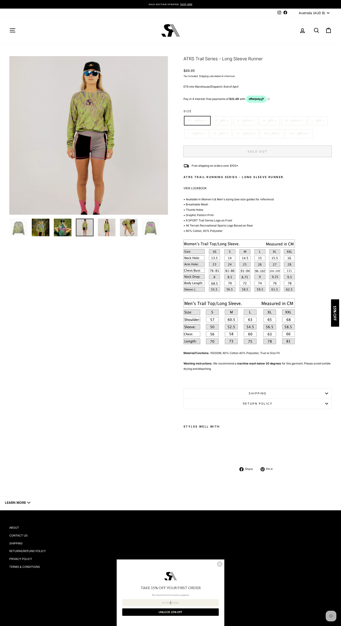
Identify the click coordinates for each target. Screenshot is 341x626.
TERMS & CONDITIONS (24, 567)
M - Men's (269, 120)
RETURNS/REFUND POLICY (27, 551)
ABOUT (14, 527)
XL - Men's (220, 133)
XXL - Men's (272, 133)
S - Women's (245, 120)
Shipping (204, 76)
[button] (335, 313)
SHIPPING (16, 543)
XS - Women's (197, 120)
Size (187, 111)
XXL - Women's (299, 133)
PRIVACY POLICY (20, 559)
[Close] (219, 564)
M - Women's (294, 120)
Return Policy (257, 403)
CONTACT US (18, 535)
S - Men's (222, 120)
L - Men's (318, 120)
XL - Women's (246, 133)
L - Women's (196, 133)
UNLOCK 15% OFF (170, 612)
